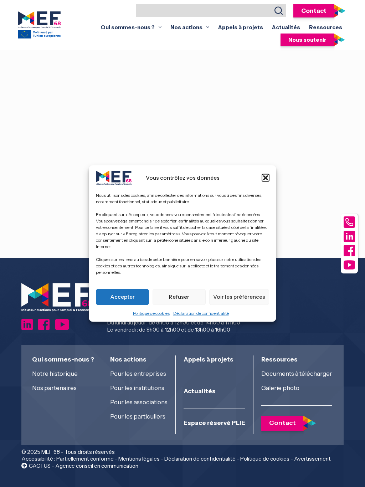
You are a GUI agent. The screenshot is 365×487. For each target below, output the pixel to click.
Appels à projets (240, 27)
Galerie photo (280, 387)
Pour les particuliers (137, 416)
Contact (314, 11)
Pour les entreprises (138, 373)
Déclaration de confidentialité (201, 313)
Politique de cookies (151, 313)
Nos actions (186, 27)
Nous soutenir (307, 39)
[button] (265, 177)
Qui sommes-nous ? (128, 27)
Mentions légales (139, 458)
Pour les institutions (137, 387)
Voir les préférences (239, 296)
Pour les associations (139, 402)
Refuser (179, 296)
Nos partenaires (54, 387)
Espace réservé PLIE (214, 422)
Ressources (325, 27)
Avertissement (312, 458)
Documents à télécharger (296, 373)
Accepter (122, 296)
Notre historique (55, 373)
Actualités (286, 27)
